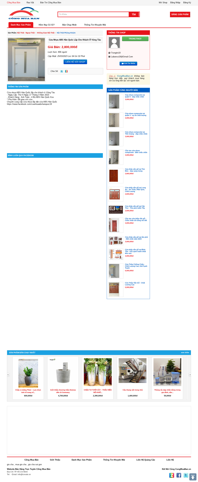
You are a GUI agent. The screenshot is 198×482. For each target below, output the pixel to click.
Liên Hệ (170, 460)
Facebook (178, 475)
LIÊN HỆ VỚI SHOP (75, 62)
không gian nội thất (45, 33)
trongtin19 (116, 53)
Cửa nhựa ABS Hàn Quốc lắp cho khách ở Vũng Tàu (75, 40)
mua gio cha (20, 464)
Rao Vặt (30, 2)
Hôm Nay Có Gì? (47, 25)
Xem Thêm (185, 352)
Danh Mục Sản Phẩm (21, 25)
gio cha (10, 464)
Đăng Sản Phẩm (180, 14)
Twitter (61, 71)
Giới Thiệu (55, 460)
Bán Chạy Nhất (69, 25)
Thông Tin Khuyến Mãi (95, 25)
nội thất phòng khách (66, 33)
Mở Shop (163, 2)
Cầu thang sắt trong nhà (133, 390)
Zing (66, 71)
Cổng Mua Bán (13, 2)
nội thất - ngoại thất (26, 33)
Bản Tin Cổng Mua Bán (50, 2)
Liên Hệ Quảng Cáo (145, 460)
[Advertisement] (55, 127)
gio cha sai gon (35, 464)
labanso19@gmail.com (122, 56)
